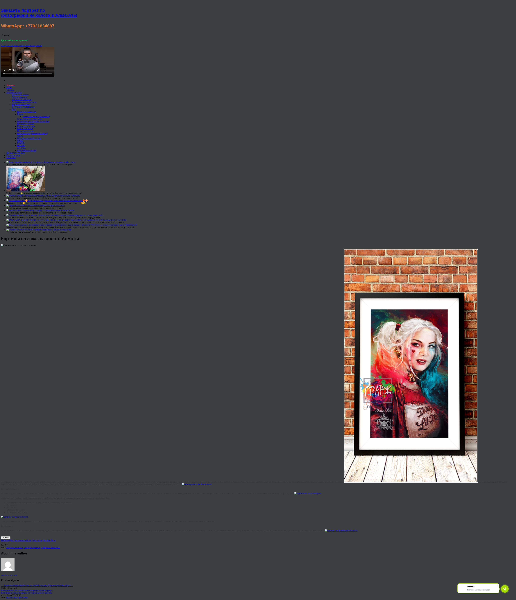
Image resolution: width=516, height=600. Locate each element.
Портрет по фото (14, 92)
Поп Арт (21, 145)
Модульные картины (26, 150)
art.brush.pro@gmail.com (16, 598)
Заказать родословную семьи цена (56, 585)
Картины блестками (21, 104)
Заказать (5, 538)
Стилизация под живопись (29, 119)
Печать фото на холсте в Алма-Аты (33, 121)
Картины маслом (25, 128)
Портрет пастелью (25, 131)
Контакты (10, 157)
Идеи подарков (13, 155)
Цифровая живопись (26, 112)
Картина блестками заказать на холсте (20, 585)
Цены (9, 87)
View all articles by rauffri (9, 575)
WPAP (20, 141)
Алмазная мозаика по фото (24, 102)
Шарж (20, 114)
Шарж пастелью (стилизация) (36, 116)
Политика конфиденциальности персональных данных (26, 593)
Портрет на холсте (20, 95)
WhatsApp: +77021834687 (27, 26)
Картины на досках (26, 126)
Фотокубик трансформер (23, 107)
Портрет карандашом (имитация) (32, 133)
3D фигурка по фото (15, 153)
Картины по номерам (21, 99)
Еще (14, 109)
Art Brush (21, 148)
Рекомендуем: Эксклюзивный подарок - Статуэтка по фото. (28, 540)
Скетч (20, 136)
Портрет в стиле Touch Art (29, 138)
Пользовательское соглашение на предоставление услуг (26, 590)
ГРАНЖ (20, 143)
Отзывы (10, 90)
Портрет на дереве (25, 124)
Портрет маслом (19, 97)
